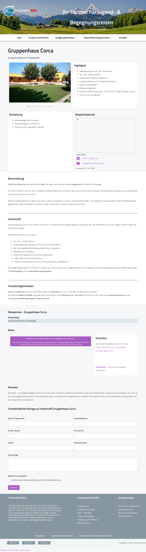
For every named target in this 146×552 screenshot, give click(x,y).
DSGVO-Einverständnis (18, 476)
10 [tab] (49, 106)
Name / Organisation (17, 418)
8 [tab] (44, 106)
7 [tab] (42, 106)
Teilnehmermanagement (128, 512)
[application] (75, 37)
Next (68, 82)
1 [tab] (28, 106)
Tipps (110, 347)
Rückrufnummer (80, 443)
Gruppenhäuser (83, 506)
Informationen (119, 343)
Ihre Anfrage (13, 455)
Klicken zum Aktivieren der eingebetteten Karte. (51, 341)
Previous (12, 82)
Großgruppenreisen (126, 509)
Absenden (14, 487)
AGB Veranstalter (125, 516)
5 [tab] (37, 106)
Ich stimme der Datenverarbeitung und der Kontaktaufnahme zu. (36, 480)
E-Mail (11, 443)
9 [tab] (47, 106)
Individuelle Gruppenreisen (129, 506)
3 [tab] (33, 106)
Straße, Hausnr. (14, 431)
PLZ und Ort (79, 431)
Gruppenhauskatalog (85, 516)
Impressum (40, 535)
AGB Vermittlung (83, 523)
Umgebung (100, 347)
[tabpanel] (40, 82)
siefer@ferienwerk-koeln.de (93, 163)
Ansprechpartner (81, 418)
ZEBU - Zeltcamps (84, 512)
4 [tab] (35, 106)
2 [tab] (31, 106)
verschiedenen (120, 347)
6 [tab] (40, 106)
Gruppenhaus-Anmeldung (87, 519)
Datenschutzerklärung (62, 535)
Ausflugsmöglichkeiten (104, 350)
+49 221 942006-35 (90, 158)
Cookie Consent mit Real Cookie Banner (15, 550)
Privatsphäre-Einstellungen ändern (95, 535)
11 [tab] (51, 106)
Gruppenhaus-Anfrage (86, 509)
